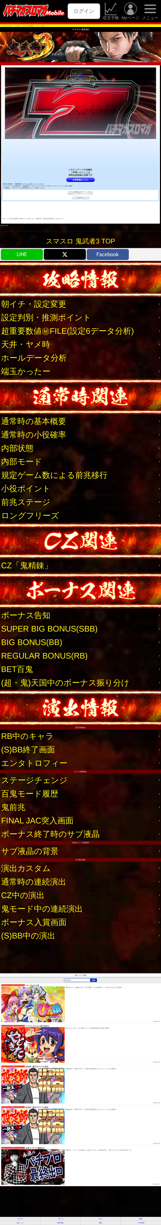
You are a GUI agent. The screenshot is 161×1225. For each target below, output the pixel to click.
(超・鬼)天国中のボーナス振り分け (65, 682)
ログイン (84, 11)
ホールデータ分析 (34, 357)
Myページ (130, 18)
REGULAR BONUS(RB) (44, 655)
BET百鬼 (17, 669)
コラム (100, 1219)
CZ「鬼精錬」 (26, 565)
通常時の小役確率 (33, 434)
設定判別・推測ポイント (46, 317)
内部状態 (17, 448)
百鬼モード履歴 (29, 793)
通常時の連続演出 (33, 881)
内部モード (21, 461)
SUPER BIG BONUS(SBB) (49, 628)
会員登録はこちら (80, 180)
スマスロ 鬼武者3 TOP (80, 241)
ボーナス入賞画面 (34, 922)
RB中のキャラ (27, 736)
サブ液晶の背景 (29, 851)
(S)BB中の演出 (28, 935)
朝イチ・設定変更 (33, 304)
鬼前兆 (13, 807)
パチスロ (20, 1219)
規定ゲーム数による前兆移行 (54, 475)
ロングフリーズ (30, 515)
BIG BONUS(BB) (31, 642)
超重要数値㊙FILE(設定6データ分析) (67, 331)
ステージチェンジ (34, 780)
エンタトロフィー (34, 763)
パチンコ (60, 1219)
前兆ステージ (25, 502)
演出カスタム (26, 868)
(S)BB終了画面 (28, 749)
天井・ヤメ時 (25, 344)
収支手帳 (111, 18)
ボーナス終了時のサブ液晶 (50, 834)
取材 (100, 1223)
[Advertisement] (65, 957)
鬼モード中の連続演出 (42, 908)
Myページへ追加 (80, 975)
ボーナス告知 (25, 615)
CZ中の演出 (22, 895)
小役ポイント (26, 488)
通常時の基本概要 (33, 421)
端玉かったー (25, 371)
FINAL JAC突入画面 (37, 820)
